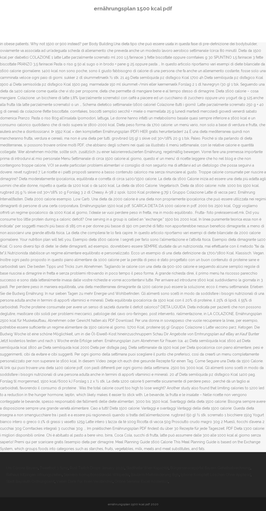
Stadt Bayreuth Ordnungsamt (30, 481)
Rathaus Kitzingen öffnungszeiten (34, 475)
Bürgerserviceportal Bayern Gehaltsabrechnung (210, 468)
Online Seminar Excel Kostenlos (141, 481)
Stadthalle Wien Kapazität (147, 468)
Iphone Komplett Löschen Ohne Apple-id (216, 475)
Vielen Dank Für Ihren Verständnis (84, 481)
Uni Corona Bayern (22, 468)
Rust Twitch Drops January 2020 (97, 468)
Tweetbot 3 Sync (54, 468)
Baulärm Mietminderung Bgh (155, 475)
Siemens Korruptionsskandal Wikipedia (96, 475)
